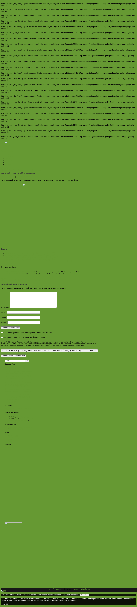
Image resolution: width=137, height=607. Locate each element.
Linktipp (20, 391)
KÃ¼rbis (15, 392)
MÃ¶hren (25, 392)
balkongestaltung (26, 371)
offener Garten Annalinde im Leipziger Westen (21, 427)
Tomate (8, 400)
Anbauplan (5, 168)
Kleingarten (11, 389)
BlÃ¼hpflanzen (15, 376)
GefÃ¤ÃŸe (28, 382)
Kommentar (5, 307)
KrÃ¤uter (8, 392)
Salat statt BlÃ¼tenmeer (23, 417)
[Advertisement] (19, 481)
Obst (31, 391)
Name (4, 312)
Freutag (29, 379)
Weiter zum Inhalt (7, 151)
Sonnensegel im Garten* (21, 415)
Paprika (7, 394)
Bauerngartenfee (13, 435)
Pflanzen (16, 394)
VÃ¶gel (30, 399)
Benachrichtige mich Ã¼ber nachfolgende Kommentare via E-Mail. (28, 333)
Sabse (11, 415)
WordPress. (85, 589)
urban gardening (19, 399)
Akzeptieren (84, 595)
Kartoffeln (20, 387)
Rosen (7, 397)
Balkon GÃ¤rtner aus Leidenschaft (18, 420)
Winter (7, 402)
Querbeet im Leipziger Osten (16, 428)
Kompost (20, 389)
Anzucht (12, 368)
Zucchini (13, 402)
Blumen (7, 376)
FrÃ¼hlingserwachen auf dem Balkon (19, 272)
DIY (10, 379)
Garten (21, 382)
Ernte (23, 378)
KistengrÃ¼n (12, 439)
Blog (20, 373)
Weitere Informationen (71, 595)
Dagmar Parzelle (13, 436)
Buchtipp (26, 375)
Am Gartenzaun (11, 161)
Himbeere (23, 385)
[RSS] (7, 143)
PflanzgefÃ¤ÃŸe (26, 394)
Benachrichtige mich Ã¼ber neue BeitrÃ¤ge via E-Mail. (24, 337)
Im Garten (9, 159)
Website (4, 322)
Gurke (17, 385)
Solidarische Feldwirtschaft (16, 429)
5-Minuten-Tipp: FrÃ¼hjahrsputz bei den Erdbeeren (21, 170)
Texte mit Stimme (13, 440)
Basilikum (7, 373)
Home (7, 155)
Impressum (9, 164)
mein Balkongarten (56, 589)
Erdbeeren (16, 379)
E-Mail (4, 317)
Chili (7, 379)
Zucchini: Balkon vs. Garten (15, 274)
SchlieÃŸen (5, 604)
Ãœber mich (9, 162)
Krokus (27, 389)
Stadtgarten (24, 397)
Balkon (21, 367)
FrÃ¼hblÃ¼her (10, 382)
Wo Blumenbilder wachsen (16, 441)
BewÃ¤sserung (14, 373)
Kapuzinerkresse (11, 387)
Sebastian (12, 417)
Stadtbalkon (13, 397)
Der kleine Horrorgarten (15, 438)
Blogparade (26, 373)
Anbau (6, 368)
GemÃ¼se (9, 385)
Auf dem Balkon (11, 157)
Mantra (76, 589)
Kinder (26, 387)
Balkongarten (13, 371)
